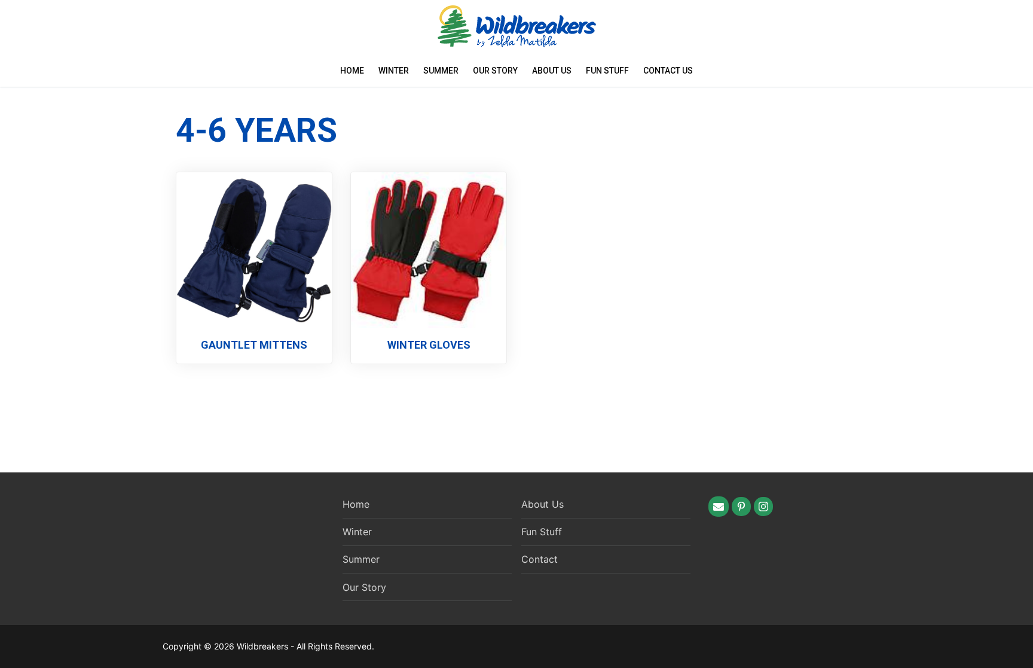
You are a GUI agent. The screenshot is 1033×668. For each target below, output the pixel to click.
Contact (539, 559)
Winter (393, 70)
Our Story (495, 70)
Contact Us (668, 70)
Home (352, 70)
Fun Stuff (607, 70)
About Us (551, 70)
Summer (441, 70)
